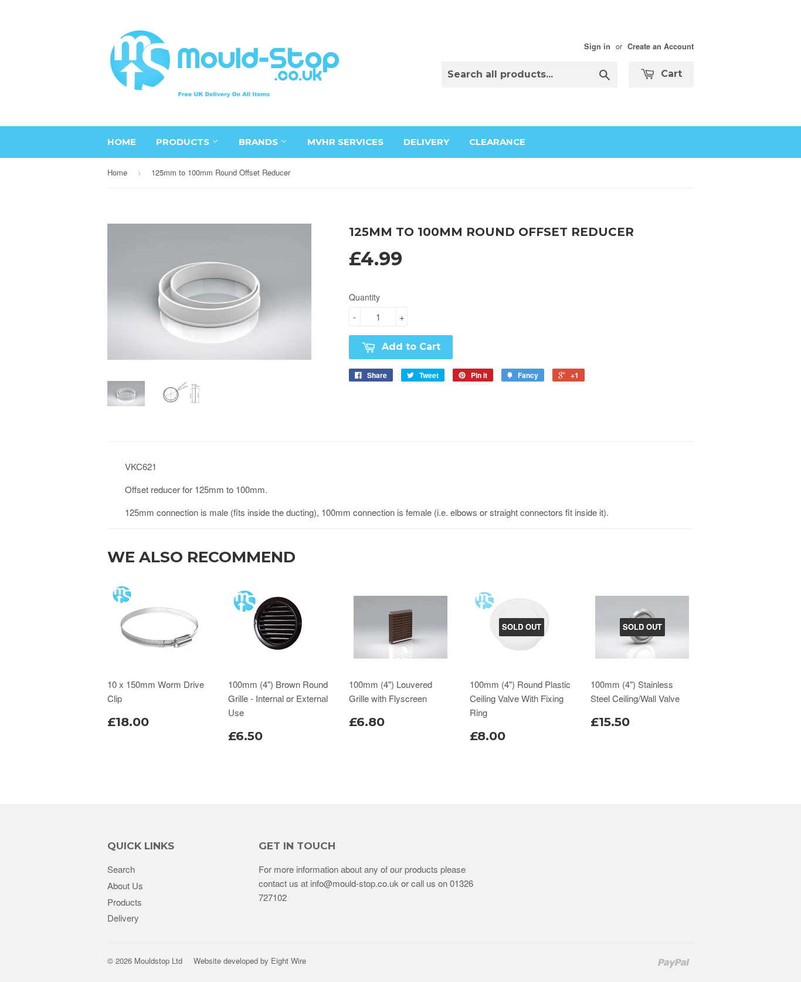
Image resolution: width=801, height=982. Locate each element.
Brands (259, 141)
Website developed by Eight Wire (250, 960)
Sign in (597, 46)
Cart (670, 73)
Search (121, 869)
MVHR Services (345, 141)
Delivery (426, 141)
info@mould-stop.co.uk (354, 883)
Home (121, 141)
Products (184, 141)
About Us (125, 885)
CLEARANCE (497, 141)
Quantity (364, 297)
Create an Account (660, 46)
